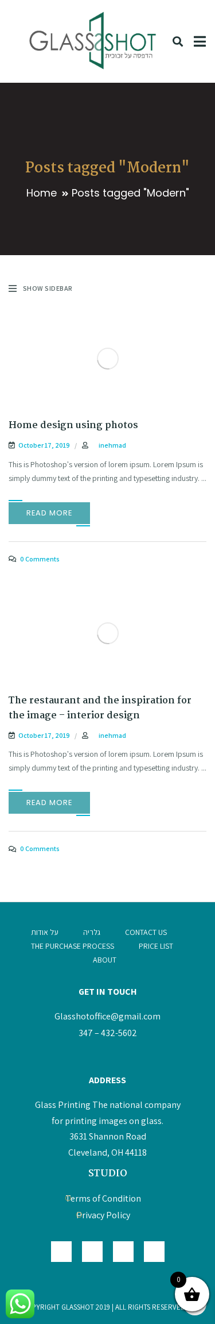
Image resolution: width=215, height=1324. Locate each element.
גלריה (91, 932)
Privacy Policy (103, 1215)
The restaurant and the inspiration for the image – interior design (100, 708)
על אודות (44, 932)
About (104, 959)
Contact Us (146, 932)
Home (41, 193)
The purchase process (72, 946)
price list (156, 946)
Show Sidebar (48, 288)
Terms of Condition (103, 1198)
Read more (49, 512)
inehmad (112, 445)
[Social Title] (154, 1251)
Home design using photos (73, 425)
